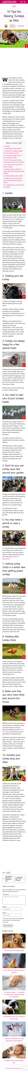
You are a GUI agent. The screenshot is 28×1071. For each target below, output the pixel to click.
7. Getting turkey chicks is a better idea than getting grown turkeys (13, 171)
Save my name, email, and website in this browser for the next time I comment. (13, 920)
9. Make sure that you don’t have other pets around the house (12, 180)
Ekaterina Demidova (12, 26)
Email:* (4, 912)
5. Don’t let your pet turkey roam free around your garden (13, 161)
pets (14, 6)
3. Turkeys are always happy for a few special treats (12, 152)
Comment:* (5, 894)
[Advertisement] (14, 61)
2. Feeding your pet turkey (12, 148)
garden (12, 219)
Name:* (4, 907)
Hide (20, 143)
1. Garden (6, 146)
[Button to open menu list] (24, 2)
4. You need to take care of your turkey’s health (12, 156)
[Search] (21, 1)
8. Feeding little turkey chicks (13, 176)
